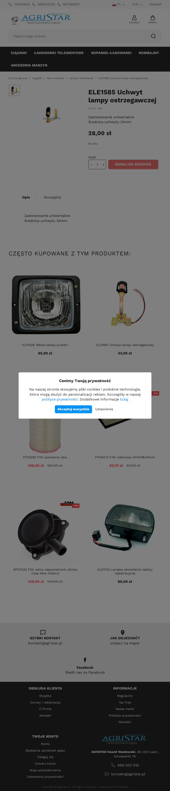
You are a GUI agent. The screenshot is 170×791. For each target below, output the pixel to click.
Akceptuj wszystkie (73, 409)
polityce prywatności (60, 399)
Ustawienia (104, 409)
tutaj (124, 399)
